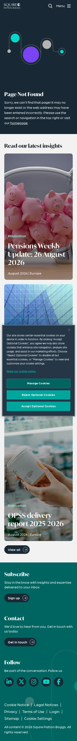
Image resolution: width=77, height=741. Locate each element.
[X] (21, 682)
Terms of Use (33, 711)
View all (14, 549)
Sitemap (11, 718)
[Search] (50, 6)
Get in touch (17, 642)
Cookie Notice (16, 704)
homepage (19, 123)
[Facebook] (58, 682)
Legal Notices (46, 704)
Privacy (10, 711)
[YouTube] (46, 682)
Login (54, 711)
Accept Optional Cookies (38, 406)
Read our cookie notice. (21, 371)
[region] (38, 370)
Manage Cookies (38, 383)
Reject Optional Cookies (38, 395)
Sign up (14, 598)
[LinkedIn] (9, 682)
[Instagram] (33, 682)
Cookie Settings (38, 718)
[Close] (69, 329)
